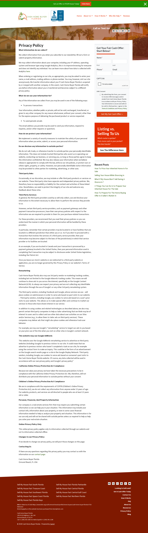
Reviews (126, 16)
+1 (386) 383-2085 (120, 28)
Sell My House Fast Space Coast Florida (33, 496)
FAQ (129, 501)
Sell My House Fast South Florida (30, 484)
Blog (129, 514)
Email (115, 69)
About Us (87, 16)
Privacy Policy (122, 108)
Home (79, 16)
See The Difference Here (112, 150)
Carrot (52, 524)
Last (114, 65)
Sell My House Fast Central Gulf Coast (71, 492)
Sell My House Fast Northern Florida (70, 496)
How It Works (100, 16)
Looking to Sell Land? (123, 488)
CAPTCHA (100, 78)
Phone (100, 69)
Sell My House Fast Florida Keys (30, 500)
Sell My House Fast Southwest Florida (32, 492)
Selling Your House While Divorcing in (109, 175)
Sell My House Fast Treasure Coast (31, 488)
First (98, 65)
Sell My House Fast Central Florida (70, 488)
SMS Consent (101, 91)
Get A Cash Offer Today (122, 491)
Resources (127, 508)
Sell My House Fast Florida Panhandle (71, 484)
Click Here (86, 4)
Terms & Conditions (108, 108)
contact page (39, 454)
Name (99, 57)
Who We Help (114, 16)
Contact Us (127, 495)
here (28, 71)
